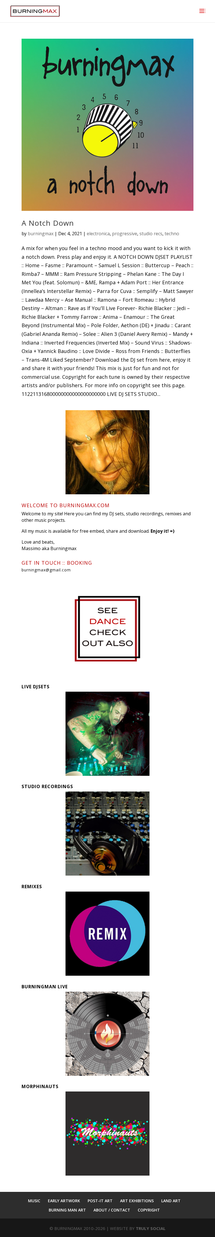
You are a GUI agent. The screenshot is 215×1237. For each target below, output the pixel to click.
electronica (98, 233)
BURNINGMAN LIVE (45, 987)
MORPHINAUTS (40, 1086)
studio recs (150, 233)
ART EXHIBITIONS (137, 1200)
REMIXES (32, 886)
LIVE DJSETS (36, 687)
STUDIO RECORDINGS (47, 786)
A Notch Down (48, 223)
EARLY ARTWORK (64, 1200)
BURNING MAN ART (67, 1210)
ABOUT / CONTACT (112, 1210)
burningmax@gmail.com (46, 570)
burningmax (40, 233)
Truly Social (150, 1228)
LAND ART (171, 1200)
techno (172, 233)
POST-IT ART (100, 1200)
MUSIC (34, 1200)
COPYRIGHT (149, 1210)
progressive (124, 233)
